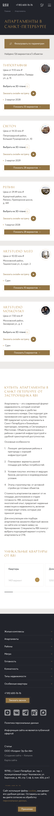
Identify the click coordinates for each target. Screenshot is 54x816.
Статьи (8, 746)
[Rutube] (34, 713)
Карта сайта (10, 760)
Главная (7, 11)
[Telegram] (25, 713)
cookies (32, 790)
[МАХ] (43, 713)
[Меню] (49, 5)
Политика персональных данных (21, 723)
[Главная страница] (5, 5)
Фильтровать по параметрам (29, 43)
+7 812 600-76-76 (24, 5)
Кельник (28, 755)
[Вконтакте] (17, 713)
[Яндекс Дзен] (7, 713)
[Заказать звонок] (41, 5)
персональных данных (14, 800)
